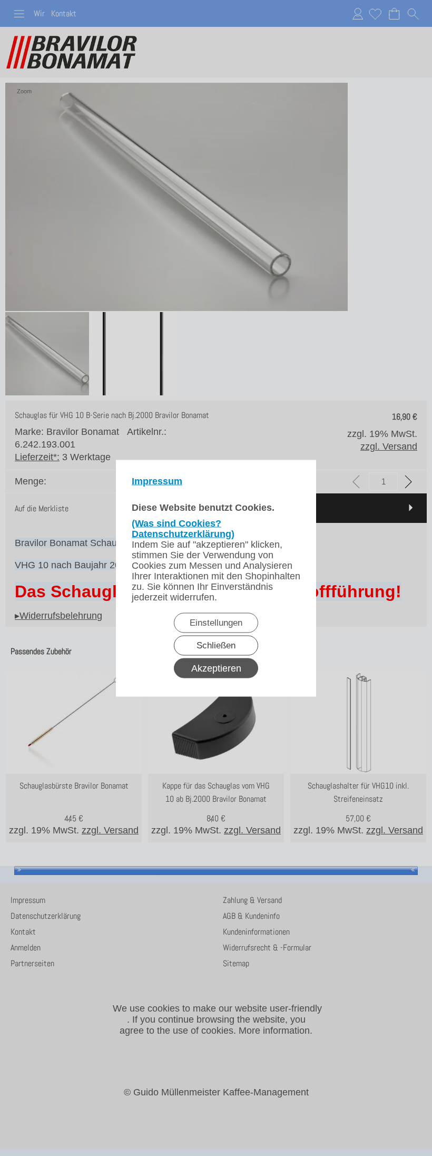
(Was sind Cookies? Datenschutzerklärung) (183, 528)
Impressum (157, 480)
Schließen (216, 645)
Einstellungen (216, 622)
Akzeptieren (216, 668)
